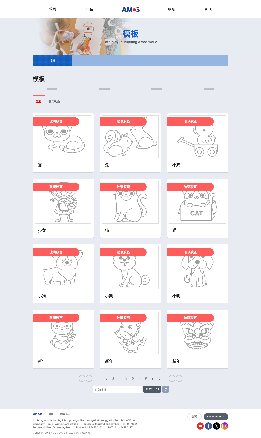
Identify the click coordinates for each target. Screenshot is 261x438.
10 (158, 378)
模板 (52, 60)
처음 (82, 378)
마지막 (179, 378)
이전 (89, 378)
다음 (172, 378)
